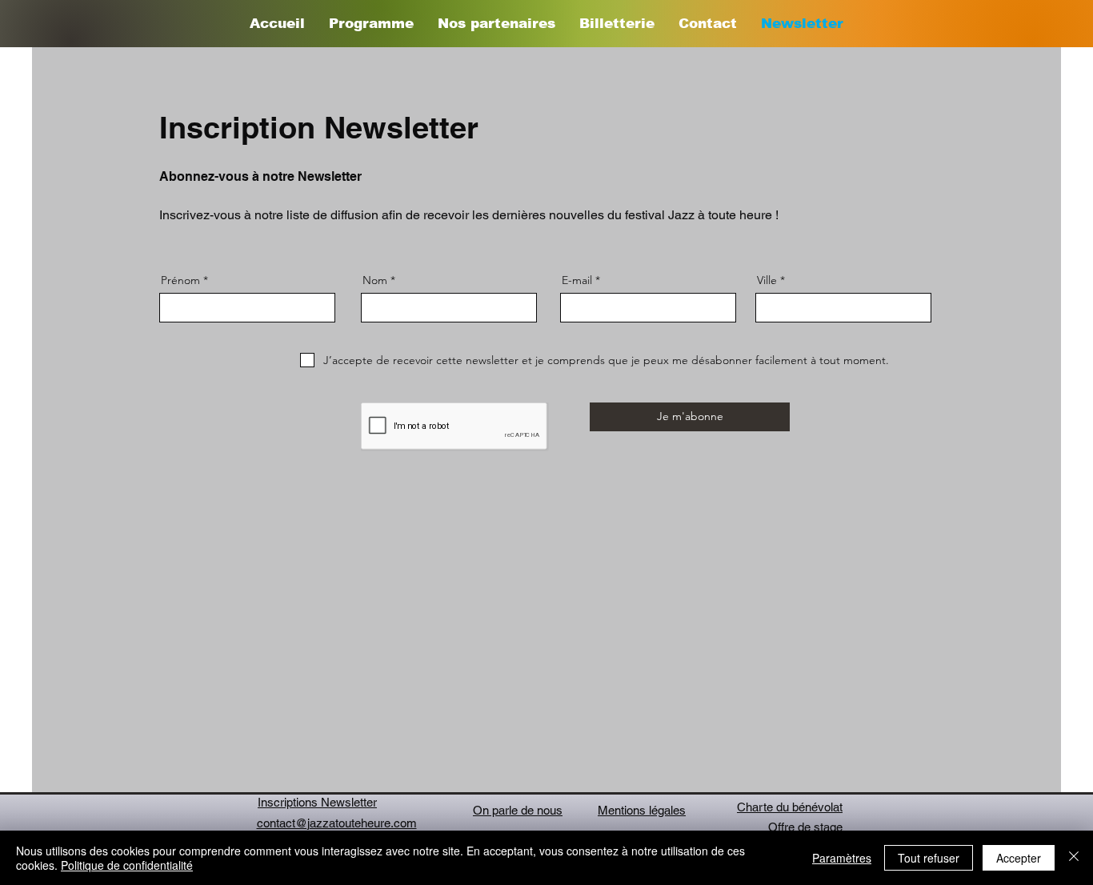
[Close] (1073, 857)
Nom (374, 280)
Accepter (1018, 858)
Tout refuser (928, 858)
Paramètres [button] (841, 858)
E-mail (577, 280)
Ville (767, 280)
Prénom (180, 280)
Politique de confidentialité (127, 865)
